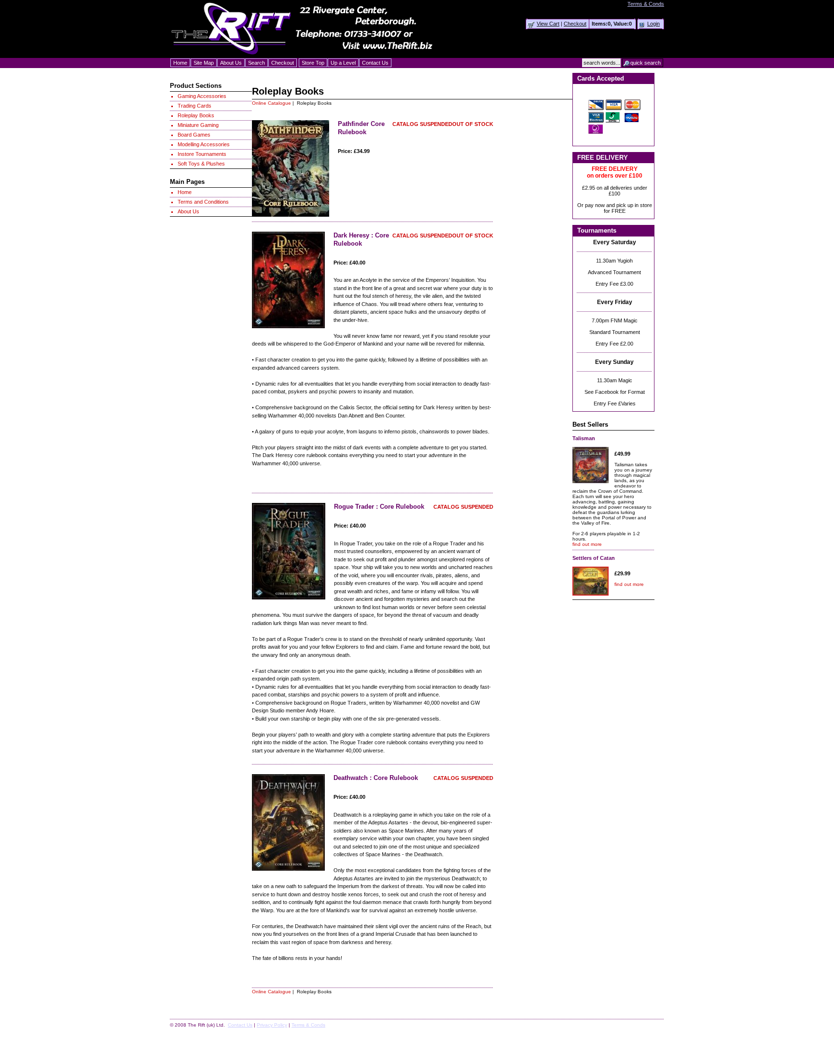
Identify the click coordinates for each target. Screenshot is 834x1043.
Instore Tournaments (202, 154)
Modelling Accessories (204, 144)
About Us (231, 63)
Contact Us (375, 63)
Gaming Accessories (202, 96)
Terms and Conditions (203, 202)
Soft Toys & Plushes (201, 164)
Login (653, 24)
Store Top (313, 63)
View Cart (548, 24)
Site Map (204, 63)
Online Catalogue (271, 103)
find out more (587, 544)
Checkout (575, 24)
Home (180, 63)
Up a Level (343, 63)
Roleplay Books (196, 115)
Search (256, 63)
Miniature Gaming (198, 125)
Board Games (194, 135)
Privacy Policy (272, 1025)
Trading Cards (194, 106)
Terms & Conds (645, 4)
